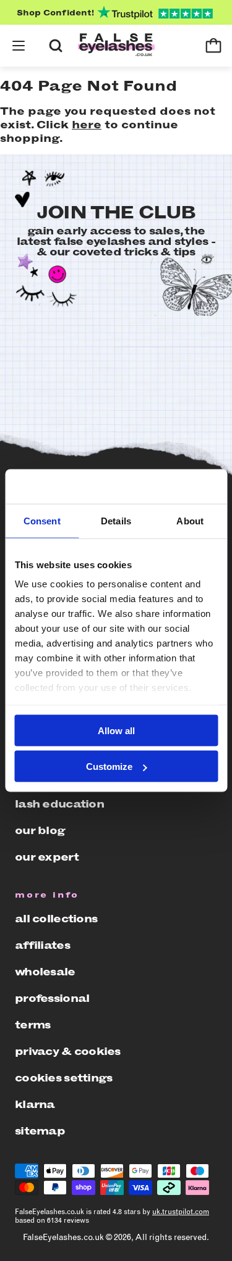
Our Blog (40, 830)
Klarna (35, 1104)
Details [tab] (116, 520)
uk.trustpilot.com (180, 1211)
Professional (52, 998)
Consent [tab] (42, 520)
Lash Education (59, 804)
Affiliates (42, 945)
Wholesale (45, 971)
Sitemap (40, 1131)
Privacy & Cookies (68, 1051)
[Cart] (213, 46)
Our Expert (47, 857)
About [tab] (190, 520)
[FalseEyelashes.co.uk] (116, 46)
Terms (32, 1025)
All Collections (56, 918)
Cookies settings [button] (63, 1078)
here (86, 124)
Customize (109, 766)
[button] (18, 46)
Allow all (116, 730)
